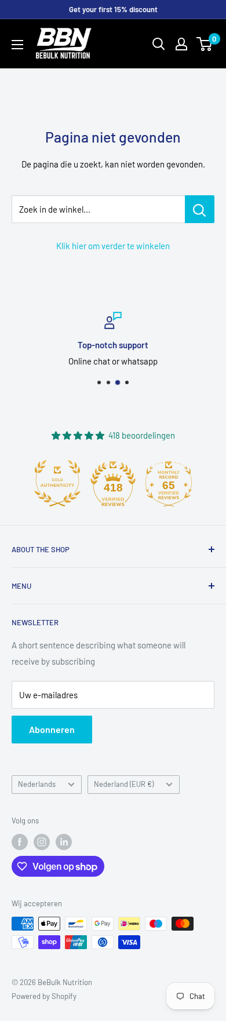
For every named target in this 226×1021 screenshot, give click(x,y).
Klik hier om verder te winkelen (113, 245)
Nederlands (37, 784)
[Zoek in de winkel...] (199, 209)
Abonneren (52, 729)
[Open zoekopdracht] (158, 44)
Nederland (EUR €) (124, 784)
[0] (205, 44)
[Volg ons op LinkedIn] (64, 842)
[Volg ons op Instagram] (42, 842)
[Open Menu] (17, 44)
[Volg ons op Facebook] (20, 842)
